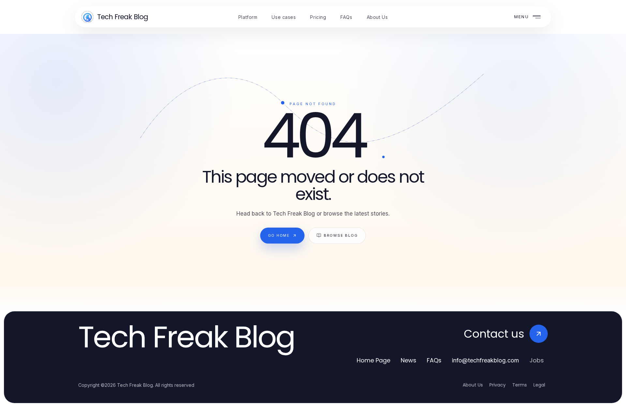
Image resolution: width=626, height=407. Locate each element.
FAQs (434, 360)
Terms (519, 385)
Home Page (373, 360)
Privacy (497, 385)
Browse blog (341, 235)
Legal (539, 385)
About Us (473, 385)
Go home (279, 235)
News (408, 360)
